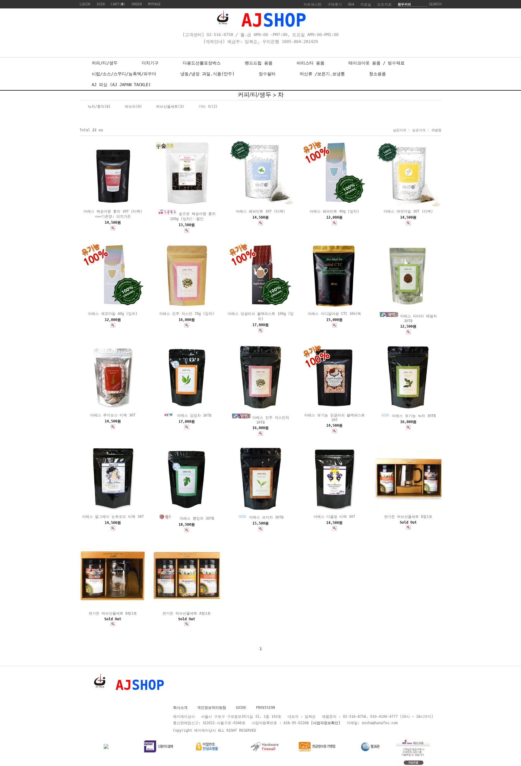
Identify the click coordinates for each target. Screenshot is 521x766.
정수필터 (267, 73)
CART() (118, 4)
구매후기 (334, 4)
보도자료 (384, 4)
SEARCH (435, 4)
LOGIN (85, 4)
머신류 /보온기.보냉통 (322, 73)
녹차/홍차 (96, 106)
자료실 (365, 4)
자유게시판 (312, 4)
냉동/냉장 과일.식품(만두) (207, 73)
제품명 (436, 130)
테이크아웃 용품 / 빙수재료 (377, 63)
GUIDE (241, 707)
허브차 (130, 106)
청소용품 (377, 73)
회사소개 (180, 707)
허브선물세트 (167, 106)
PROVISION (265, 707)
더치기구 (150, 63)
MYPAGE (154, 4)
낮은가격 (399, 130)
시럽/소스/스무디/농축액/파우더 (124, 73)
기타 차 (204, 106)
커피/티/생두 (105, 63)
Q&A (351, 4)
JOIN (100, 4)
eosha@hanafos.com (380, 723)
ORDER (136, 4)
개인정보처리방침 (211, 707)
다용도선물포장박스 (202, 63)
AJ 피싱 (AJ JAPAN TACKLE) (121, 84)
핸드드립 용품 (259, 63)
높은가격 (418, 130)
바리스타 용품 (310, 63)
